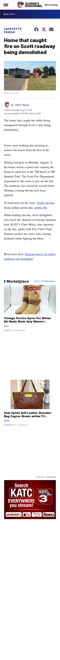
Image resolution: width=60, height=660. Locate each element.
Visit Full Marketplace (45, 281)
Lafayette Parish (13, 30)
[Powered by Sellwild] (51, 477)
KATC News (22, 105)
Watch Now (50, 5)
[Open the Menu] (5, 5)
